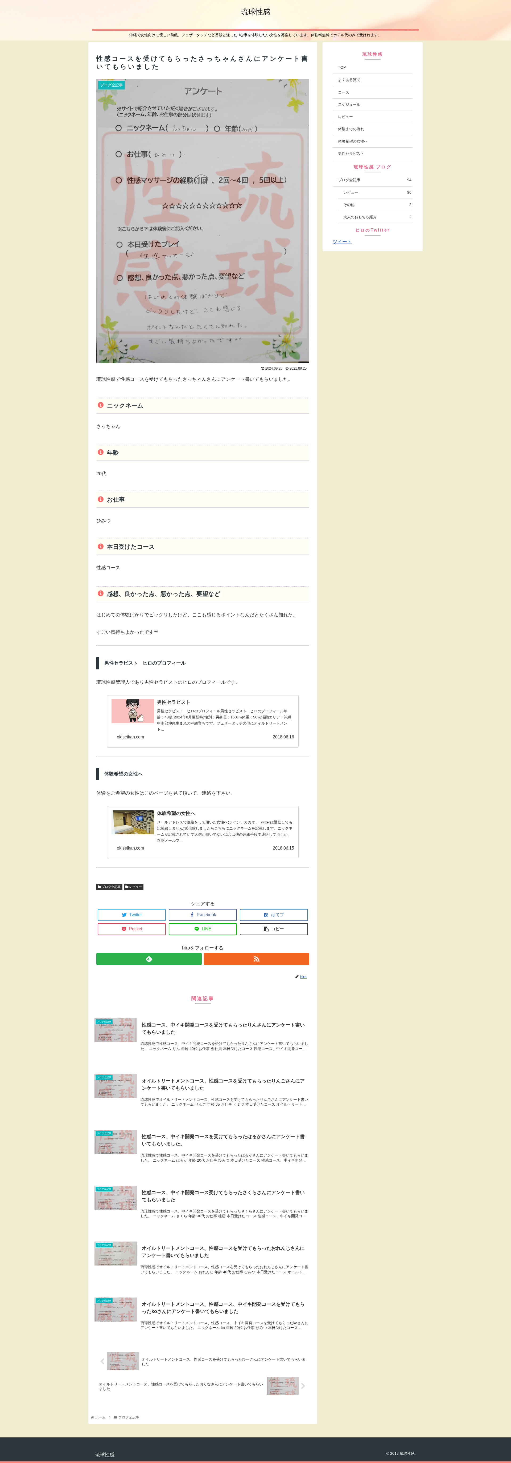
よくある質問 (349, 80)
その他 (377, 205)
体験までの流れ (351, 129)
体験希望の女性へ (353, 141)
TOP (342, 67)
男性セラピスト (351, 153)
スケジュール (349, 104)
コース (343, 92)
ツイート (342, 241)
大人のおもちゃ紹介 (377, 217)
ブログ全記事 (111, 887)
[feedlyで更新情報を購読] (149, 959)
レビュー (135, 887)
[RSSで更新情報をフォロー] (256, 959)
